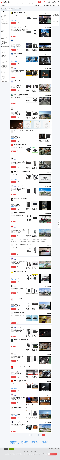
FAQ (27, 451)
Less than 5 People (4, 67)
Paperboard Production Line (32, 241)
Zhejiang (3, 76)
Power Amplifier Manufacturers (24, 441)
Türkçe (46, 454)
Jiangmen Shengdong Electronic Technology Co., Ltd (22, 244)
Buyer (39, 5)
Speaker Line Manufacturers (24, 442)
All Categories (4, 5)
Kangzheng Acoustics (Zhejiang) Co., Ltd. (20, 185)
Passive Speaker (3, 15)
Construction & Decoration (5, 28)
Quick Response (4, 42)
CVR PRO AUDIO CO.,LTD (18, 285)
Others (3, 52)
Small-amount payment (5, 44)
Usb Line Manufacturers (13, 442)
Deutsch (27, 454)
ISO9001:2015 (4, 47)
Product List (3, 9)
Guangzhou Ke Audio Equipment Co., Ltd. (20, 407)
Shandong (3, 75)
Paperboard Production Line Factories (14, 443)
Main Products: (13, 16)
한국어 (36, 454)
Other (2, 38)
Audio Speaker (13, 239)
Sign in (58, 2)
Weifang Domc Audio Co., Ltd (18, 67)
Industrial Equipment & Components (4, 23)
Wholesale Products (25, 453)
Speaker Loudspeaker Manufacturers (29, 3)
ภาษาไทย (43, 454)
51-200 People (4, 66)
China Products (12, 453)
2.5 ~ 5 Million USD (4, 58)
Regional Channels (45, 453)
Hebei (2, 78)
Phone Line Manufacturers (45, 441)
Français (17, 454)
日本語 (38, 454)
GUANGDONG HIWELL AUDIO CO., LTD (20, 144)
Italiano (24, 454)
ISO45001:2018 (4, 50)
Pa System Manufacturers (56, 20)
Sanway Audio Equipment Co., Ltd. (19, 12)
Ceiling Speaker (42, 241)
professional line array (23, 241)
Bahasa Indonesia (53, 454)
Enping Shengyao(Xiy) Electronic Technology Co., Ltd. (22, 421)
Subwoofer (2, 14)
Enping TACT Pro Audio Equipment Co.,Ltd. (20, 39)
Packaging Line (26, 239)
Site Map (32, 451)
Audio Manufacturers (55, 17)
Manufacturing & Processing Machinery (4, 21)
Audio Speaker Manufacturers (20, 3)
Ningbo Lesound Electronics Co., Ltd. (19, 212)
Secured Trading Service (16, 9)
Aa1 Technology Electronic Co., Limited (20, 80)
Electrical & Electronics (4, 25)
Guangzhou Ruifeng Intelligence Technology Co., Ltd (22, 366)
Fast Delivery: (12, 19)
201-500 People (4, 68)
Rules (58, 5)
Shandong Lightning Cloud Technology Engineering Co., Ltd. (23, 130)
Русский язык (20, 454)
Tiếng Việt (48, 454)
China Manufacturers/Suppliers (18, 453)
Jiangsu (3, 77)
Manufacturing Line (32, 239)
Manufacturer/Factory (4, 34)
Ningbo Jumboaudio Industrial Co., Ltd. (20, 271)
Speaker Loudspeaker (19, 239)
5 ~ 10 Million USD (4, 61)
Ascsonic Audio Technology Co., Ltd (19, 157)
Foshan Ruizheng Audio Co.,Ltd (19, 312)
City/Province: (12, 60)
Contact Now (14, 22)
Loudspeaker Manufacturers (13, 441)
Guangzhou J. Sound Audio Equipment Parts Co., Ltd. (22, 171)
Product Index (49, 453)
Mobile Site (35, 451)
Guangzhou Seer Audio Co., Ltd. (19, 298)
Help (43, 5)
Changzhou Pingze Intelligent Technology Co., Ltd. (22, 94)
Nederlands (30, 454)
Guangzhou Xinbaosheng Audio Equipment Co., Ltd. (22, 26)
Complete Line (38, 239)
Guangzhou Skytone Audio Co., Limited (20, 380)
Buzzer (38, 241)
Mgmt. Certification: (13, 87)
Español (11, 454)
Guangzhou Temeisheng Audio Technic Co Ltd (21, 225)
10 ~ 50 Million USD (4, 57)
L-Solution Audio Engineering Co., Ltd (20, 107)
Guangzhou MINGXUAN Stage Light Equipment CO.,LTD (22, 257)
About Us (25, 451)
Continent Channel (35, 453)
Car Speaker (17, 241)
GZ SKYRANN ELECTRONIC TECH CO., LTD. (20, 353)
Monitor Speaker (3, 17)
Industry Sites (40, 453)
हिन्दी (40, 454)
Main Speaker (3, 16)
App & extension (48, 5)
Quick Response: (13, 72)
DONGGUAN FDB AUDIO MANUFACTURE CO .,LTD (21, 325)
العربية (33, 454)
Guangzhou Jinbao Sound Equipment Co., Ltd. (21, 198)
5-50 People (4, 65)
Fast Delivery (4, 43)
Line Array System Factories (34, 442)
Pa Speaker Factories (44, 442)
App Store (6, 448)
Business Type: (13, 15)
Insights (53, 453)
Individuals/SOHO (4, 37)
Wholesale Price (30, 453)
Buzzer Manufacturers (56, 15)
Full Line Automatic (44, 239)
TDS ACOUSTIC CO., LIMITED (18, 53)
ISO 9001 (3, 51)
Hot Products (7, 453)
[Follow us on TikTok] (51, 448)
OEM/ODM (3, 41)
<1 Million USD (4, 56)
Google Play (11, 448)
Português (14, 454)
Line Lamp (12, 241)
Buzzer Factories (23, 443)
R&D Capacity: (12, 18)
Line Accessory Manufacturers (34, 441)
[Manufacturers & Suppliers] (5, 2)
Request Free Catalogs (14, 20)
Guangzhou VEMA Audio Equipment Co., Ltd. (21, 339)
